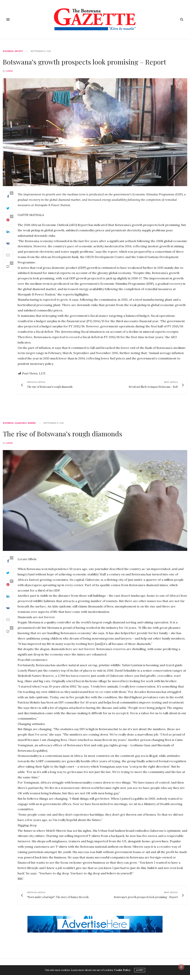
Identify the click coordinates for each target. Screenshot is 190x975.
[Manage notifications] (181, 967)
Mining (32, 423)
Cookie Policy (122, 970)
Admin (9, 71)
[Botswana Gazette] (95, 19)
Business (8, 51)
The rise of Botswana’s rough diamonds (62, 433)
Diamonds (21, 423)
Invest (19, 51)
